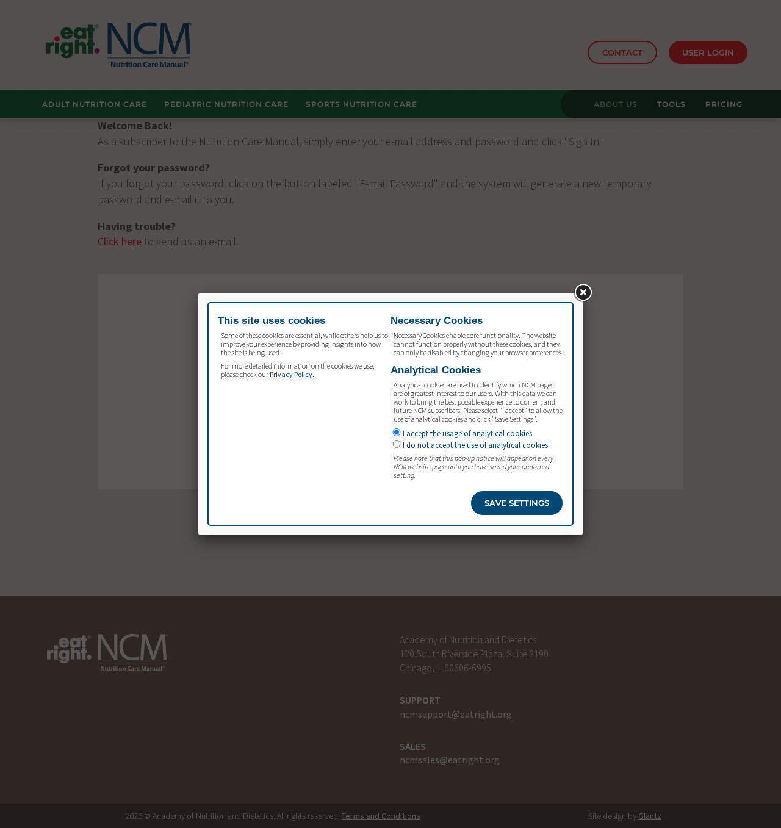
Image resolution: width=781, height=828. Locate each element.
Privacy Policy (291, 374)
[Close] (583, 293)
